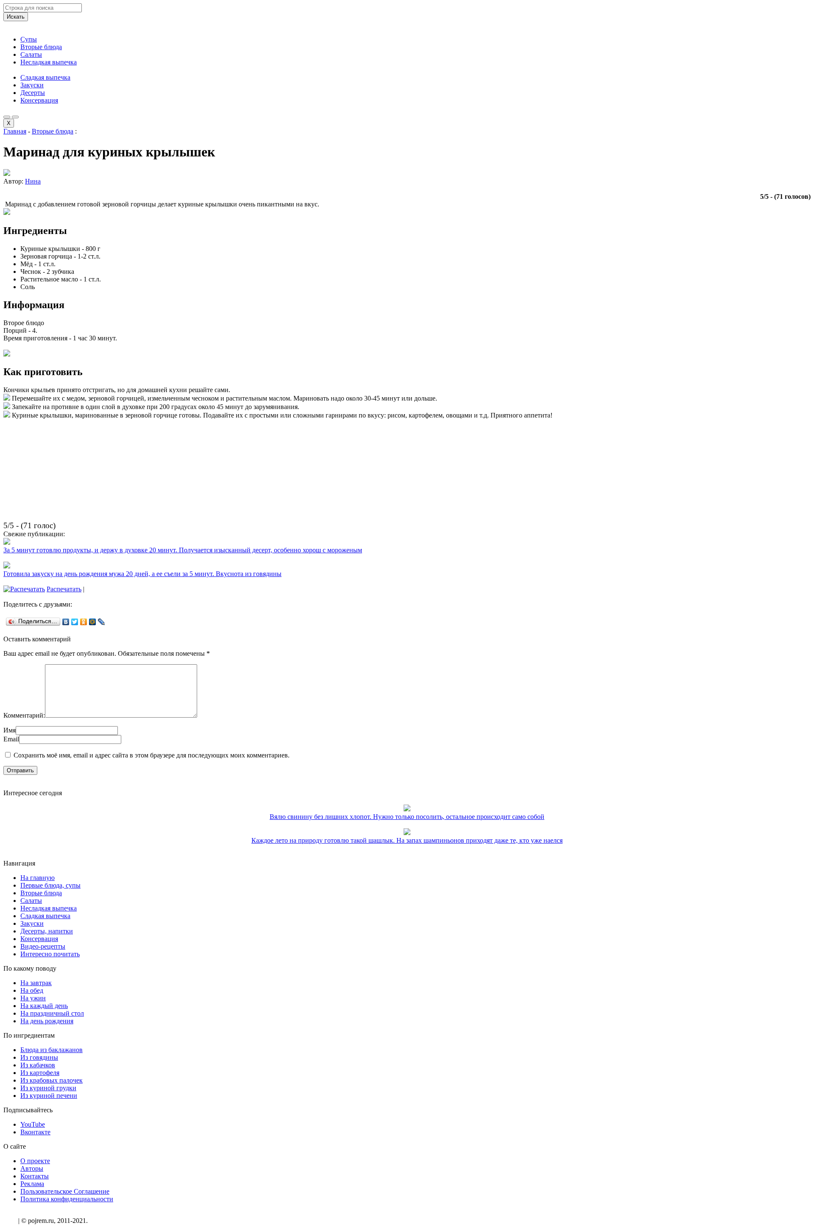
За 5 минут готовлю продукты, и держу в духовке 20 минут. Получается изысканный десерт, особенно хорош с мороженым (182, 550)
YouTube (32, 1124)
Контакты (34, 1176)
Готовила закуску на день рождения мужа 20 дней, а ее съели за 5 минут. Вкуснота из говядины (142, 573)
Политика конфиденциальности (66, 1199)
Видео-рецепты (42, 946)
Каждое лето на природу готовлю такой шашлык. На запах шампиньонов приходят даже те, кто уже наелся (407, 840)
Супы (28, 39)
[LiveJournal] (101, 621)
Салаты (31, 54)
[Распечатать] (24, 589)
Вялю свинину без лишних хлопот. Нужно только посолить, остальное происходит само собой (407, 816)
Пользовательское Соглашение (64, 1191)
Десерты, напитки (46, 931)
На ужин (33, 998)
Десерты (32, 92)
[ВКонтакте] (65, 621)
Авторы (31, 1168)
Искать (16, 17)
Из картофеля (39, 1072)
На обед (31, 990)
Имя (9, 730)
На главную (37, 877)
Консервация (39, 100)
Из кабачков (37, 1065)
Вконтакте (35, 1132)
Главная (14, 131)
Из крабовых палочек (51, 1080)
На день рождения (46, 1021)
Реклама (32, 1183)
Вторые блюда (41, 46)
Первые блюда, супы (50, 885)
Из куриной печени (48, 1095)
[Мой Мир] (92, 621)
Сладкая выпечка (45, 77)
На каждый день (44, 1005)
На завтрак (36, 982)
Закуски (32, 85)
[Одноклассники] (83, 621)
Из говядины (39, 1057)
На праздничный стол (52, 1013)
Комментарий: (24, 715)
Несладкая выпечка (48, 62)
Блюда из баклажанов (51, 1049)
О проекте (35, 1160)
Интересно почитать (50, 954)
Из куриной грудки (48, 1088)
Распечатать (64, 589)
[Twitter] (74, 621)
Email (11, 739)
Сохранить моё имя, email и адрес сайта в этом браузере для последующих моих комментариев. (152, 755)
